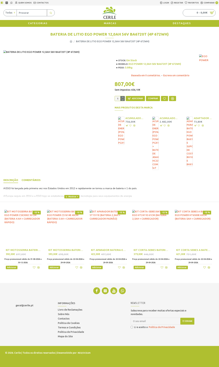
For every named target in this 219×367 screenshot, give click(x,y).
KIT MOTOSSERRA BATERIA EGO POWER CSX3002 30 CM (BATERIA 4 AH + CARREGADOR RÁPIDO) (24, 249)
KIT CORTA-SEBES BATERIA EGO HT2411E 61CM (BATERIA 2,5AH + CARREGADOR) (151, 249)
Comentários (31, 180)
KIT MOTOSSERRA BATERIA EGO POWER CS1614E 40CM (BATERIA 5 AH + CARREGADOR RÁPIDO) (66, 249)
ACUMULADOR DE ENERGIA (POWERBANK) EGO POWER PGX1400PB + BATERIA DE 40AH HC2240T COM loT (169, 118)
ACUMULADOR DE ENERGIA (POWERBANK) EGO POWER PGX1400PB (134, 118)
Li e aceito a (154, 327)
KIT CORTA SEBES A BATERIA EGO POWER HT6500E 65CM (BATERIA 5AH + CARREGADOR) (194, 249)
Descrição (10, 180)
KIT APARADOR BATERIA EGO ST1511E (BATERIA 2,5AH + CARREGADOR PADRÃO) (109, 249)
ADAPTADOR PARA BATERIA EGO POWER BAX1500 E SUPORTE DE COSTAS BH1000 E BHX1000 (203, 118)
